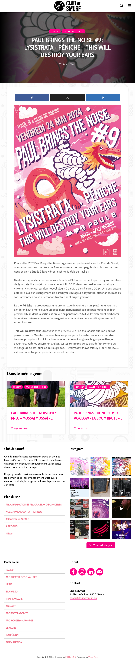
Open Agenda (14, 642)
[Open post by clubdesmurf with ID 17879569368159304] (79, 529)
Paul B (10, 569)
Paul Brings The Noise (73, 31)
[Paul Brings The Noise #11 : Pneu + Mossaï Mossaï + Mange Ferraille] (36, 393)
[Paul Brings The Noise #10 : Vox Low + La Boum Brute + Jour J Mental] (99, 393)
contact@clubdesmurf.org (83, 597)
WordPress (93, 657)
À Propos (12, 526)
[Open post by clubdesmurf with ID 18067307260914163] (79, 487)
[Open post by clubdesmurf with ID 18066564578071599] (121, 466)
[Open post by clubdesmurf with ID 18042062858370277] (121, 487)
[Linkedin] (91, 571)
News (9, 533)
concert (55, 31)
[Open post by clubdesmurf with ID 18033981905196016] (100, 529)
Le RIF (9, 584)
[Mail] (99, 571)
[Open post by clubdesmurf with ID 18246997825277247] (121, 508)
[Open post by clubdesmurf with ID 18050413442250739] (79, 466)
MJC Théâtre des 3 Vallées (21, 577)
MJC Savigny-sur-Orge (19, 620)
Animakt (11, 606)
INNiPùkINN (12, 635)
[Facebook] (73, 571)
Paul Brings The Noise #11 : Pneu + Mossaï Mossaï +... (33, 416)
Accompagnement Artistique (24, 511)
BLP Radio (12, 591)
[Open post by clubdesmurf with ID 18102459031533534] (100, 466)
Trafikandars (14, 598)
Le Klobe (11, 627)
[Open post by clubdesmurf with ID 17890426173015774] (121, 529)
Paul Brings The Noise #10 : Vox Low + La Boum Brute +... (98, 416)
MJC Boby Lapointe (17, 613)
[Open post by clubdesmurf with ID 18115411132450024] (79, 508)
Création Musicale (17, 519)
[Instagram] (82, 571)
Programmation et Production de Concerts (34, 504)
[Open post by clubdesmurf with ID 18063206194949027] (100, 487)
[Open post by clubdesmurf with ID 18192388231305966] (100, 508)
